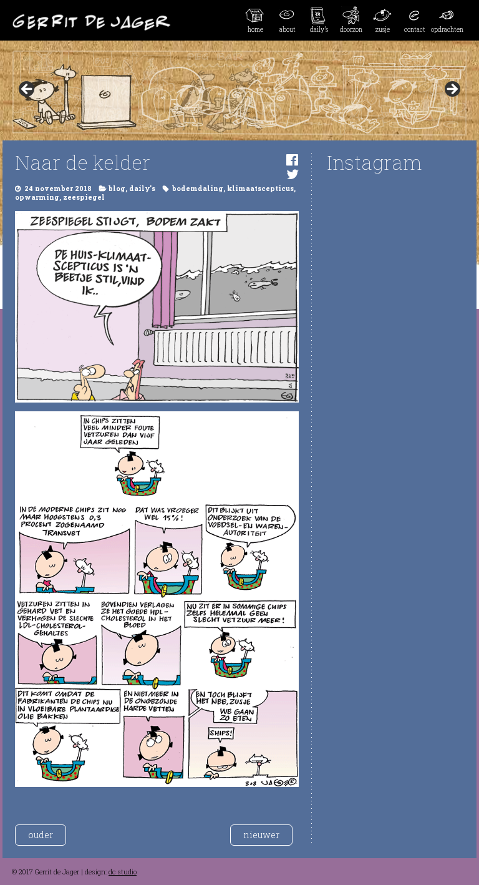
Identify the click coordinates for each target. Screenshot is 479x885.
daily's (142, 188)
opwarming (37, 197)
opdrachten (447, 29)
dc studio (123, 872)
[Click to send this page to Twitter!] (292, 174)
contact (414, 29)
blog (117, 188)
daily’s (319, 29)
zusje (382, 29)
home (255, 29)
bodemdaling (197, 188)
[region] (239, 93)
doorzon (351, 29)
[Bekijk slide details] (239, 93)
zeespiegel (84, 197)
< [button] (27, 90)
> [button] (451, 90)
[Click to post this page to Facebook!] (292, 159)
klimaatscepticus (260, 188)
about (287, 29)
